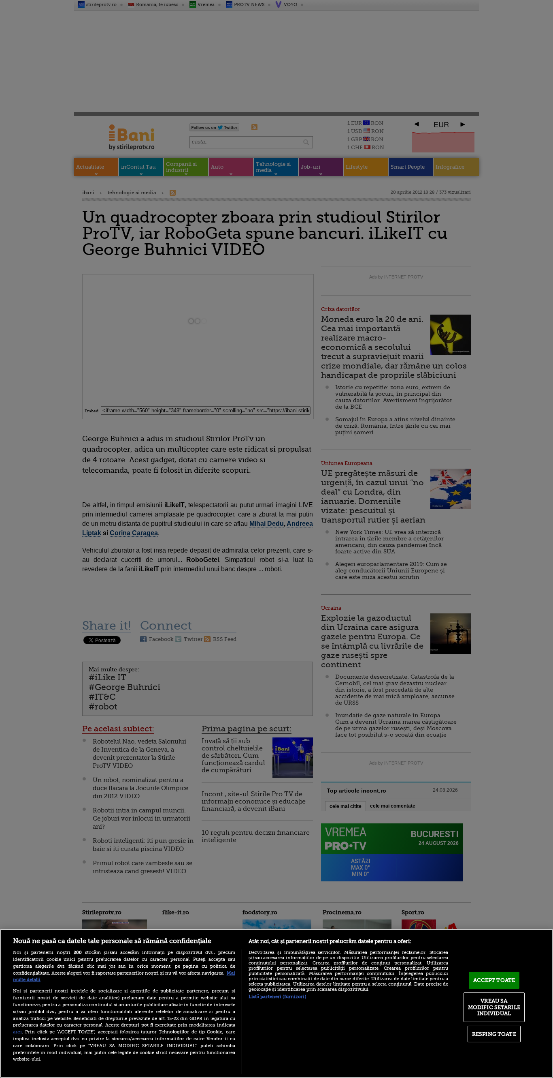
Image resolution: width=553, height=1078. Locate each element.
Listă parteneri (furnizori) (277, 996)
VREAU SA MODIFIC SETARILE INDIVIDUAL (494, 1007)
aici (17, 1032)
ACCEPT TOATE (494, 980)
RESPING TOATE (494, 1034)
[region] (276, 1003)
